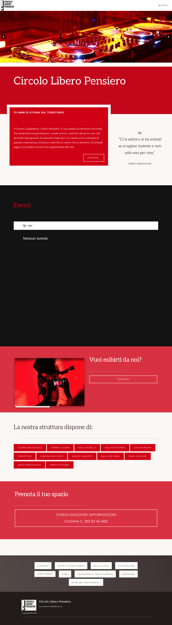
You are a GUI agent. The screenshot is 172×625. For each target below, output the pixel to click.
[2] (85, 60)
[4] (90, 60)
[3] (87, 60)
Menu (165, 5)
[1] (82, 60)
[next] (168, 37)
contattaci (123, 379)
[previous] (3, 37)
